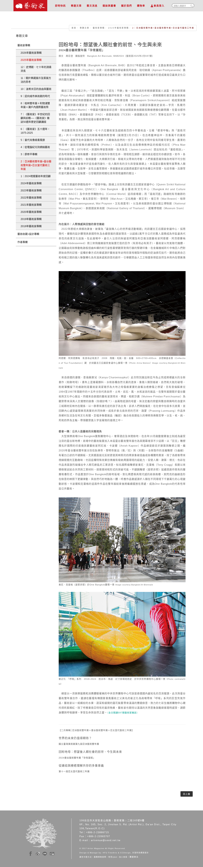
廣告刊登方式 (85, 857)
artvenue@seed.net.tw (106, 840)
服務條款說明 (100, 857)
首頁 (74, 28)
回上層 (186, 794)
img (30, 853)
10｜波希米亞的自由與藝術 (36, 89)
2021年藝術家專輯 (31, 204)
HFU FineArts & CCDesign (117, 853)
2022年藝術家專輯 (31, 197)
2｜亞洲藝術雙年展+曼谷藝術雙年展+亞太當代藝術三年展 (36, 165)
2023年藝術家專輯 (31, 190)
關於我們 (126, 5)
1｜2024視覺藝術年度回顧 (36, 176)
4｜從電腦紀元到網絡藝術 (35, 147)
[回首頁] (30, 5)
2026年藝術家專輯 (31, 52)
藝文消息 (92, 5)
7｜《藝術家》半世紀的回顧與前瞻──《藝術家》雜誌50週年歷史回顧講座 (35, 118)
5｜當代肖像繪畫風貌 (33, 140)
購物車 (141, 5)
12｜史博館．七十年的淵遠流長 (36, 69)
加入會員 (123, 857)
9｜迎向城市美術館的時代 (35, 96)
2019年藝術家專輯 (31, 219)
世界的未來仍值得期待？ (75, 738)
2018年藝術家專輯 (31, 226)
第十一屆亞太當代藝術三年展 (74, 771)
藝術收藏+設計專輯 (28, 234)
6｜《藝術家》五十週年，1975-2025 (35, 131)
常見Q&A (112, 857)
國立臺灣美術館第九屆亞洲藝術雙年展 (79, 744)
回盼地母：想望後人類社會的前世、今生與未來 (90, 751)
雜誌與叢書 (109, 5)
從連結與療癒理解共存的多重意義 (81, 765)
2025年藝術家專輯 (118, 28)
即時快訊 (60, 5)
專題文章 (76, 5)
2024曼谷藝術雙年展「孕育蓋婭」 (77, 757)
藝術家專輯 (99, 28)
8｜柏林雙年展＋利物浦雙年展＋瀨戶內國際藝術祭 (35, 105)
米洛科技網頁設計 (140, 853)
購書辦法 (134, 857)
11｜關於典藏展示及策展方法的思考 (36, 80)
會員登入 (159, 5)
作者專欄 (22, 242)
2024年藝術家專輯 (31, 183)
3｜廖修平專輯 (29, 154)
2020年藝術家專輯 (31, 212)
